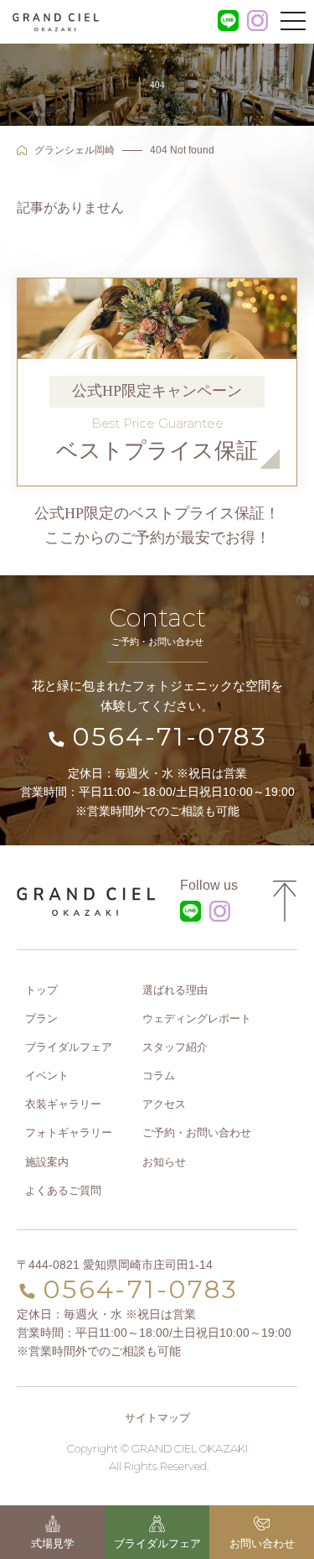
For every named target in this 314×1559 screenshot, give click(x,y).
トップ (41, 990)
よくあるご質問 (63, 1190)
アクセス (164, 1104)
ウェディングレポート (196, 1018)
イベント (47, 1075)
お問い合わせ (262, 1543)
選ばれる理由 (175, 990)
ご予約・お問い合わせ (196, 1132)
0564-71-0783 (170, 736)
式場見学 (53, 1543)
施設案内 (47, 1162)
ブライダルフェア (157, 1543)
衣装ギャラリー (63, 1104)
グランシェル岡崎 (74, 150)
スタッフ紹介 (175, 1047)
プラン (41, 1018)
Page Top (284, 901)
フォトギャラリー (68, 1132)
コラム (158, 1075)
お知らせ (164, 1162)
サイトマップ (157, 1417)
